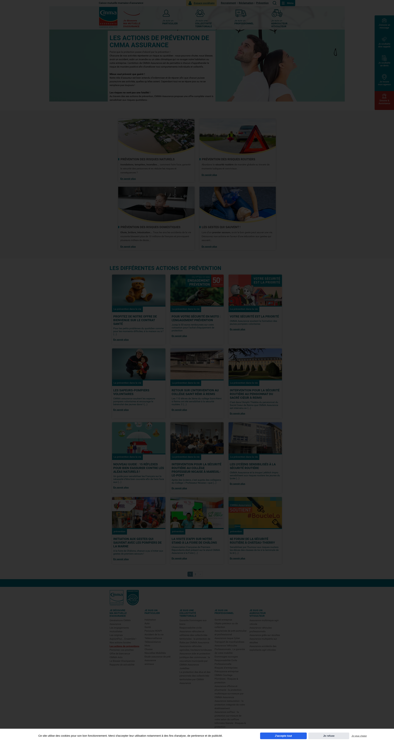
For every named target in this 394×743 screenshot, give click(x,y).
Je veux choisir (359, 736)
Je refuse (328, 735)
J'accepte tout (283, 735)
